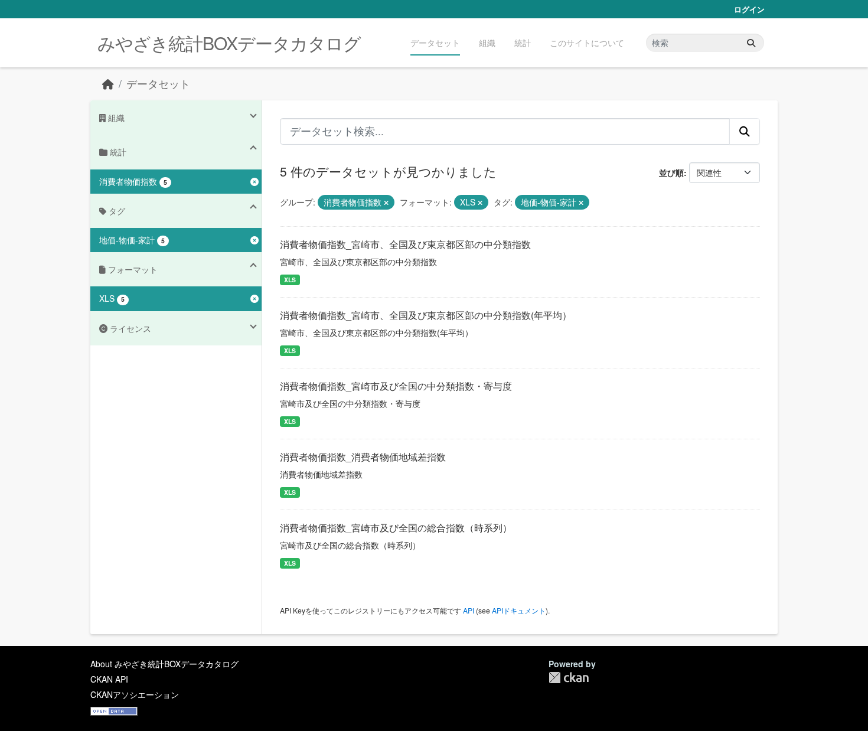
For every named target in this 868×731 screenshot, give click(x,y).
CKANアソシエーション (134, 694)
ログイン (749, 9)
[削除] (386, 202)
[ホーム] (108, 83)
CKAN (569, 677)
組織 (487, 42)
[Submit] (751, 43)
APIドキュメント (519, 610)
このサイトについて (587, 42)
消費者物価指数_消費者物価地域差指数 (363, 457)
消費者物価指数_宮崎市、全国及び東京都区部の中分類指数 (405, 244)
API (468, 610)
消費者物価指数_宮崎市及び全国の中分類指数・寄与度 (396, 386)
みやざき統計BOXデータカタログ (229, 43)
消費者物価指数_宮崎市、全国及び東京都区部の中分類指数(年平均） (426, 315)
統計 (522, 42)
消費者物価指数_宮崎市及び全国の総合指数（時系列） (396, 527)
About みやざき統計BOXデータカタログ (164, 664)
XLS (290, 279)
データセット (435, 42)
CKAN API (109, 679)
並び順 (671, 172)
